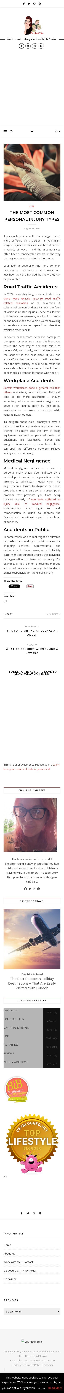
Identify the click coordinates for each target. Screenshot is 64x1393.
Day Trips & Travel (32, 974)
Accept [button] (42, 1388)
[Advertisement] (32, 92)
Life (32, 206)
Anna (9, 614)
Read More (55, 1388)
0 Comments (53, 614)
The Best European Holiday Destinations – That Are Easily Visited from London (32, 983)
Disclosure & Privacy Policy (20, 1270)
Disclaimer (10, 1279)
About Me (9, 1253)
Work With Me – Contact (18, 1262)
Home (7, 1245)
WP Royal (41, 1356)
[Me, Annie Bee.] (32, 25)
